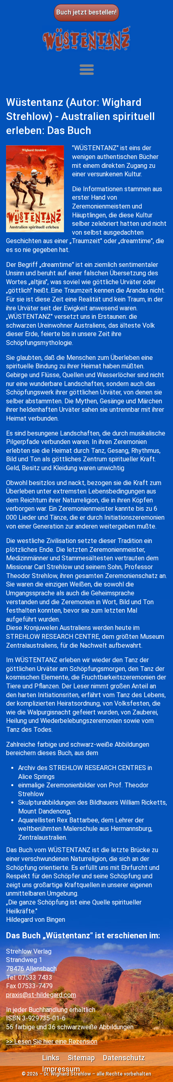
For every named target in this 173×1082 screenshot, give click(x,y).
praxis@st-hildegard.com (41, 995)
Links (51, 1057)
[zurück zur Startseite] (86, 38)
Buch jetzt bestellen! (86, 12)
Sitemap (81, 1057)
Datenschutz (124, 1057)
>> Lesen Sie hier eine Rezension (51, 1041)
